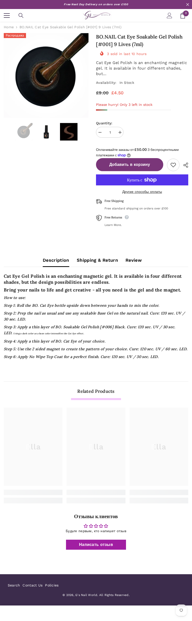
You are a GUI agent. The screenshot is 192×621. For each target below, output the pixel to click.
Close (188, 5)
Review (134, 260)
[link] (33, 492)
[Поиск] (21, 16)
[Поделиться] (184, 165)
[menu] (7, 16)
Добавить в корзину (129, 164)
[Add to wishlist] (173, 165)
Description (56, 260)
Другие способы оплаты (142, 192)
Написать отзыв (96, 544)
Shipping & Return (97, 260)
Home (9, 27)
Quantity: (104, 123)
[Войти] (169, 15)
